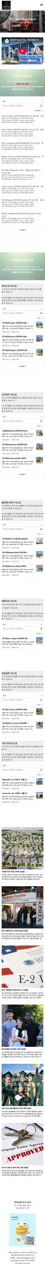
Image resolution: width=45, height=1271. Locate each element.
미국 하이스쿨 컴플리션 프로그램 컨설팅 (16, 1108)
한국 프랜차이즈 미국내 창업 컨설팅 (15, 930)
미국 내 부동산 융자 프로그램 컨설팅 (15, 1167)
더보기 (23, 230)
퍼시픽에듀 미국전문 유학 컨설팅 (14, 1049)
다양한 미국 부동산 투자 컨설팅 (13, 871)
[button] (2, 21)
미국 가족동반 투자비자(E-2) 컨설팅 (15, 990)
